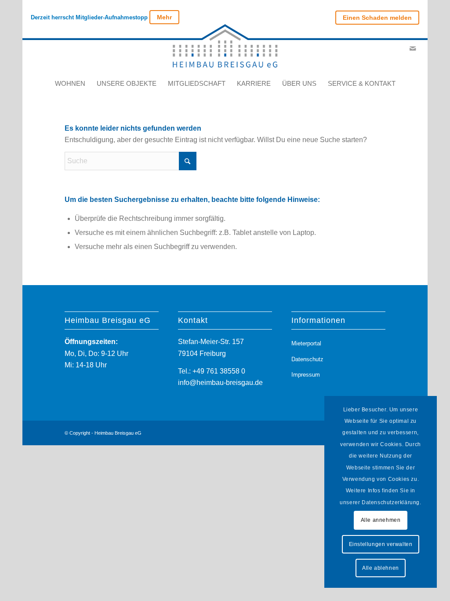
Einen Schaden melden (377, 17)
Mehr (164, 17)
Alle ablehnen (380, 568)
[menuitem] (375, 17)
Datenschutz (307, 359)
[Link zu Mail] (412, 48)
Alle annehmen (381, 520)
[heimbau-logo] (225, 48)
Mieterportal (306, 343)
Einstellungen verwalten (381, 544)
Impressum (305, 374)
